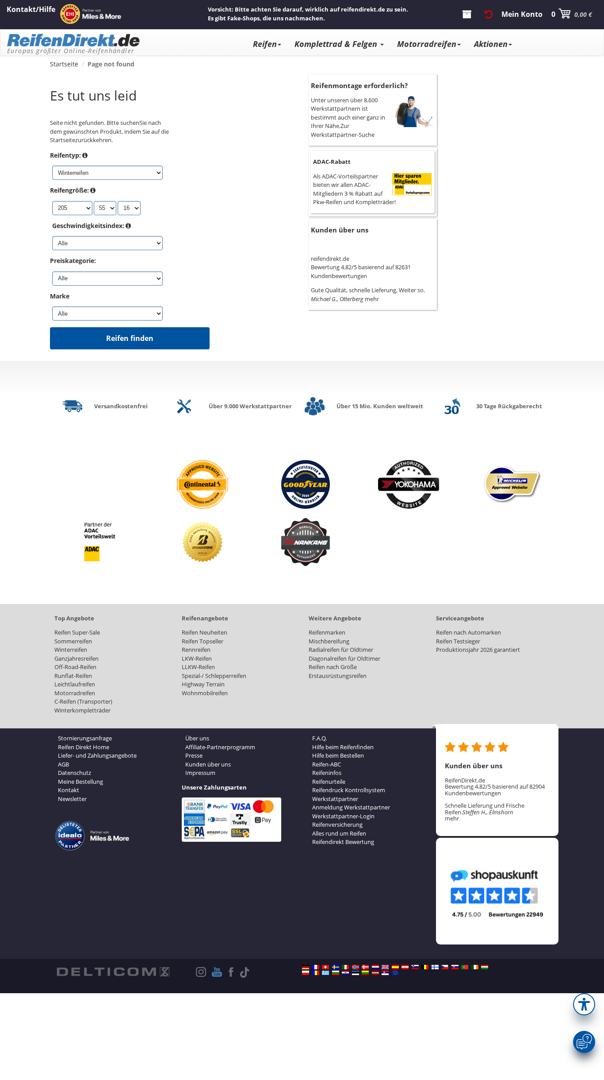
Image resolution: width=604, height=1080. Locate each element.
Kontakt (68, 790)
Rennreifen (196, 650)
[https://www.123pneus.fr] (315, 967)
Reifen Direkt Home (83, 747)
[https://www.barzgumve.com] (335, 973)
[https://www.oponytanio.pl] (305, 973)
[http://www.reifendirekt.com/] (395, 973)
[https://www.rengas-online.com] (435, 967)
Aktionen (491, 44)
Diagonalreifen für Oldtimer (344, 658)
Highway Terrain (203, 684)
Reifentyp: (65, 155)
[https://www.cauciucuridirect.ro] (315, 973)
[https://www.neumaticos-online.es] (395, 967)
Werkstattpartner (335, 799)
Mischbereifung (329, 641)
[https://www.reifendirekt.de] (305, 967)
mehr (372, 299)
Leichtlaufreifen (74, 684)
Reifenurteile (328, 782)
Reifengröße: (69, 190)
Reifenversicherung (337, 824)
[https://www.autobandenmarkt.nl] (375, 967)
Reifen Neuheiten (204, 632)
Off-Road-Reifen (75, 667)
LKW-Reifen (197, 658)
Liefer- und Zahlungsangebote (97, 755)
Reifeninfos (326, 773)
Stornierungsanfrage (85, 738)
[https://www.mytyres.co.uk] (385, 967)
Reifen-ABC (326, 764)
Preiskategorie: (73, 260)
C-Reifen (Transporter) (83, 701)
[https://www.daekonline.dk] (365, 967)
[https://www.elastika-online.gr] (325, 973)
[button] (584, 1004)
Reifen (265, 44)
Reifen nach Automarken (468, 632)
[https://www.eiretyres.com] (474, 967)
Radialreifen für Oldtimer (341, 650)
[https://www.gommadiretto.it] (345, 967)
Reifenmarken (327, 632)
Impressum (200, 773)
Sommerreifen (73, 641)
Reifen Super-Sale (77, 632)
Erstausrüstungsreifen (338, 676)
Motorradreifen (426, 44)
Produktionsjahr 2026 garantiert (478, 650)
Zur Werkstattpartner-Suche (343, 130)
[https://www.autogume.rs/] (385, 973)
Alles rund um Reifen (339, 833)
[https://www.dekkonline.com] (355, 967)
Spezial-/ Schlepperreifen (214, 676)
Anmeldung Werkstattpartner (351, 807)
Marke (59, 296)
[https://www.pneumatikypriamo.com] (455, 967)
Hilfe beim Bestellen (338, 755)
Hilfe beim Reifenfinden (343, 747)
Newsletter (72, 799)
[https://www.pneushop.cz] (444, 967)
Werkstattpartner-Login (343, 816)
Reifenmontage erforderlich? (359, 85)
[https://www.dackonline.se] (335, 967)
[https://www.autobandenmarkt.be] (424, 967)
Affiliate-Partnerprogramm (220, 747)
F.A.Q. (319, 738)
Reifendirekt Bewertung (343, 842)
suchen (129, 123)
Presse (194, 755)
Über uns (197, 738)
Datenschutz (74, 773)
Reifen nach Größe (333, 667)
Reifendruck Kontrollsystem (348, 790)
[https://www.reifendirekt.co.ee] (355, 973)
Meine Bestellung (80, 782)
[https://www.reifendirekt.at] (405, 967)
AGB (63, 764)
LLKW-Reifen (198, 667)
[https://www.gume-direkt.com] (415, 967)
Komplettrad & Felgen (336, 44)
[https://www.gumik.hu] (484, 967)
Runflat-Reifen (73, 676)
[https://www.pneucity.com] (464, 967)
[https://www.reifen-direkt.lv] (375, 973)
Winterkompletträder (82, 710)
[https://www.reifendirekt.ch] (325, 967)
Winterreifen (70, 650)
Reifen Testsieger (458, 641)
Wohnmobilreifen (205, 693)
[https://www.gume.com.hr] (345, 973)
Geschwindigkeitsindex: (88, 225)
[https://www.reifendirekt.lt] (365, 973)
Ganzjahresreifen (76, 658)
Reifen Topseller (202, 641)
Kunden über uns (339, 229)
